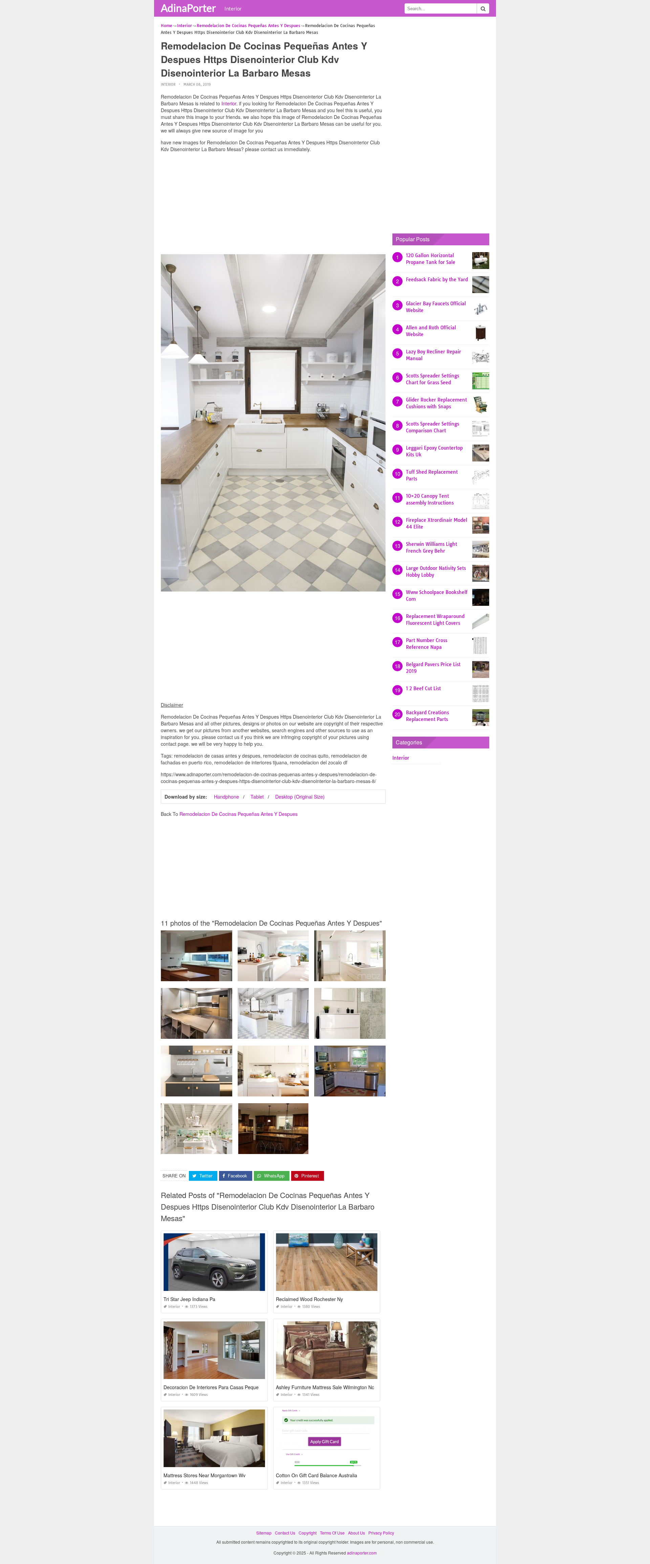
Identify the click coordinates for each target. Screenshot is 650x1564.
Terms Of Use (332, 1533)
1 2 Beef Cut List (423, 688)
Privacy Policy (381, 1533)
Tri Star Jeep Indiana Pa (189, 1299)
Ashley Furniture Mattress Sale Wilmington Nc (325, 1387)
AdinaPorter (188, 8)
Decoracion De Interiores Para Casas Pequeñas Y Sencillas (227, 1387)
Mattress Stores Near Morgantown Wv (204, 1475)
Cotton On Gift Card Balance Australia (316, 1475)
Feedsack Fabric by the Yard (437, 279)
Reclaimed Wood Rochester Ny (309, 1299)
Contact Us (285, 1533)
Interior (233, 8)
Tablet (257, 796)
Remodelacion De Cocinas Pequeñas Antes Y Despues (238, 813)
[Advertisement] (273, 205)
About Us (356, 1533)
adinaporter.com (362, 1553)
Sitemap (264, 1533)
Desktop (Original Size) (300, 796)
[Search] (483, 8)
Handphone (226, 796)
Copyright (308, 1533)
